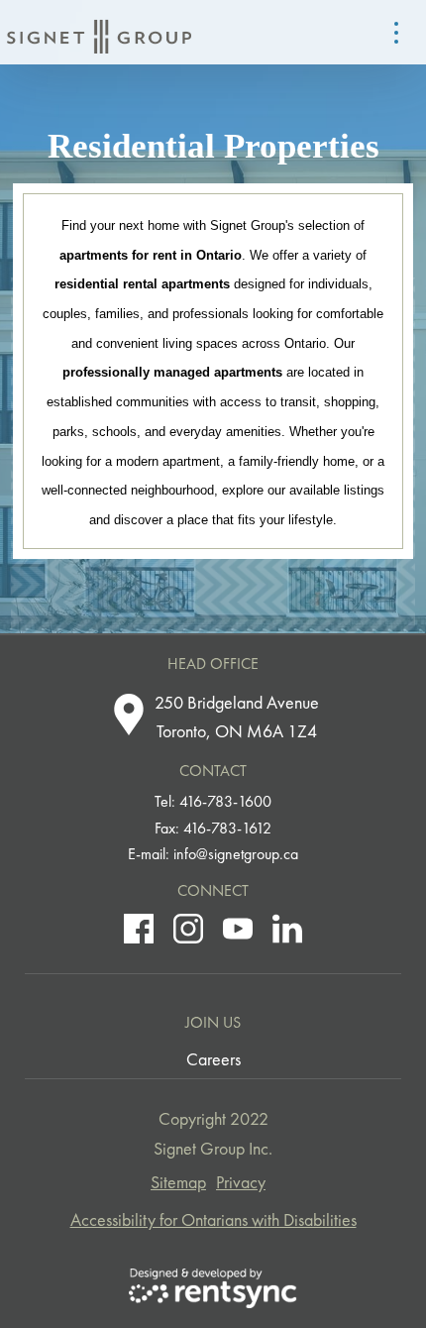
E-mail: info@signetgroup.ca (213, 853)
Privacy (241, 1181)
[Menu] (396, 33)
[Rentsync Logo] (213, 1288)
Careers (213, 1059)
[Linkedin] (287, 928)
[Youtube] (238, 928)
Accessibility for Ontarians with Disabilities (213, 1219)
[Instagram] (188, 928)
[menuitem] (213, 1059)
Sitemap (178, 1181)
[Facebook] (139, 928)
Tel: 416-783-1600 (213, 801)
